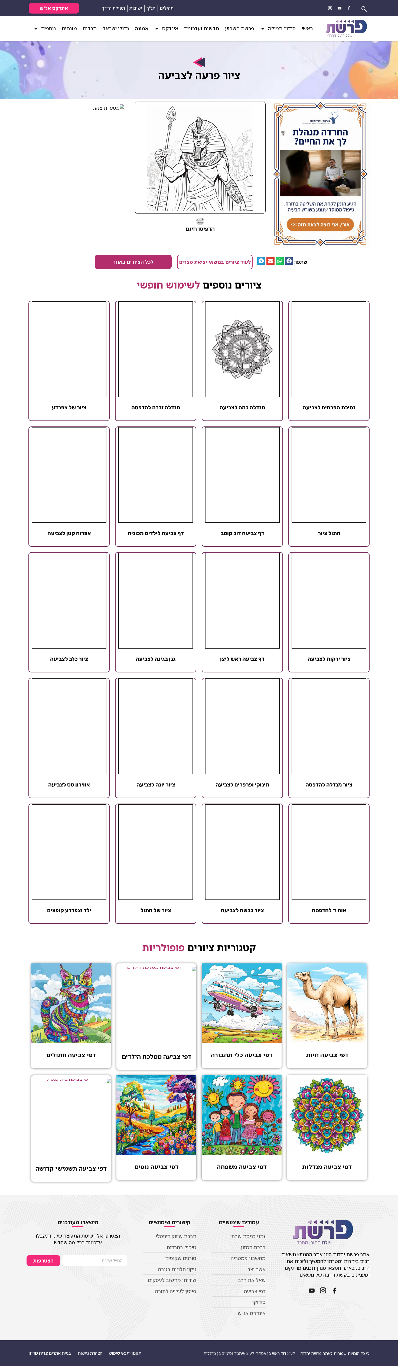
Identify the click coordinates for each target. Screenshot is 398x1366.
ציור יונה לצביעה (155, 784)
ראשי (307, 28)
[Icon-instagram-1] (330, 8)
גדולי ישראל (116, 28)
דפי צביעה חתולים (71, 1055)
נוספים (48, 28)
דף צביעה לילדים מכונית (156, 533)
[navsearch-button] (364, 8)
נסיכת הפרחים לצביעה (329, 407)
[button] (289, 261)
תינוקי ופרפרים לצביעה (242, 784)
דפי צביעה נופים (156, 1167)
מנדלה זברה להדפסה (155, 407)
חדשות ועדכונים (201, 28)
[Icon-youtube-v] (339, 8)
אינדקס (170, 28)
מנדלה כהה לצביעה (242, 407)
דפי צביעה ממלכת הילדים (156, 1056)
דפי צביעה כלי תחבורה (241, 1055)
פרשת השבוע (239, 28)
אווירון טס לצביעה (69, 784)
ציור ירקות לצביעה (329, 659)
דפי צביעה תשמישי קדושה (71, 1168)
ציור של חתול (156, 910)
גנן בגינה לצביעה (156, 659)
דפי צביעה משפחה (242, 1167)
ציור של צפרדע (69, 407)
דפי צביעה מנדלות (327, 1167)
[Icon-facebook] (349, 8)
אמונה (141, 28)
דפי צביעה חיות (327, 1055)
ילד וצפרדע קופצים (69, 910)
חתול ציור (329, 533)
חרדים (90, 28)
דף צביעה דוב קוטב (242, 533)
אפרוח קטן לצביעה (69, 533)
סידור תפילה (282, 28)
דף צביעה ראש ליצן (242, 659)
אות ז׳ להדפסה (329, 910)
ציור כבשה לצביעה (242, 910)
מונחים (69, 28)
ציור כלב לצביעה (69, 659)
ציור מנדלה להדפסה (329, 784)
